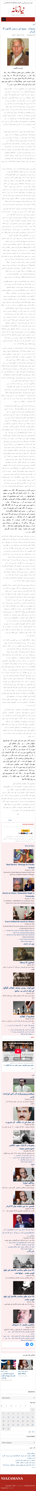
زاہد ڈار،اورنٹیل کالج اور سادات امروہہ (23, 1157)
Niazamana (12, 1478)
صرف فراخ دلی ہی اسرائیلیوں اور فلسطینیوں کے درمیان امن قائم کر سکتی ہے (18, 1232)
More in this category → (27, 941)
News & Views (29, 846)
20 (23, 1421)
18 (13, 1421)
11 (13, 1417)
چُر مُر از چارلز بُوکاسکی (27, 1159)
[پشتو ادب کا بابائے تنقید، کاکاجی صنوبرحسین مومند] (23, 1137)
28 (27, 1425)
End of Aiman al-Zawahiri (27, 939)
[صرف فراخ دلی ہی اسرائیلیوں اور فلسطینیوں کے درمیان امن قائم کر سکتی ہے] (23, 1221)
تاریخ (32, 1164)
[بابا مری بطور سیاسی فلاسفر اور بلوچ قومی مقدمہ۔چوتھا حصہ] (23, 1261)
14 (27, 1417)
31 (8, 1428)
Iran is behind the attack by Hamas (19, 921)
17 (8, 1421)
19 (18, 1421)
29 (32, 1425)
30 (3, 1428)
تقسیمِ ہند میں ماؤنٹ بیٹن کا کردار (20, 1206)
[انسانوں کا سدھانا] (23, 954)
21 (27, 1421)
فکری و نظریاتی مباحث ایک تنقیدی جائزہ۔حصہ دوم (19, 1338)
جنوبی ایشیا (4, 1371)
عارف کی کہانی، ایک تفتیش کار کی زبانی (22, 1029)
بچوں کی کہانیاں (29, 944)
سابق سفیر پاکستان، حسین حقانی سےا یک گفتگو (20, 1065)
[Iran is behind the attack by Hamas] (23, 913)
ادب (33, 1075)
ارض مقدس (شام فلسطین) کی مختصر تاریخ (21, 1242)
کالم (34, 24)
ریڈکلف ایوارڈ (28, 1183)
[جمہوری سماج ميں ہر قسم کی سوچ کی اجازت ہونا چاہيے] (8, 1364)
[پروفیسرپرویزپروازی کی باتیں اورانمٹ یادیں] (23, 1085)
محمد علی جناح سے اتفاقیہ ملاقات (25, 1462)
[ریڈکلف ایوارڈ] (23, 1174)
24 (8, 1425)
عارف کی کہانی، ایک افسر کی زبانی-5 (23, 1032)
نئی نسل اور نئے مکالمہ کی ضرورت (19, 1122)
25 (13, 1425)
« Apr (29, 1432)
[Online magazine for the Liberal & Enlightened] (18, 7)
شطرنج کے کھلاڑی (27, 1016)
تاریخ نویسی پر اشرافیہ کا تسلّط (25, 1244)
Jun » (33, 1432)
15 (32, 1417)
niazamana (11, 1488)
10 (8, 1417)
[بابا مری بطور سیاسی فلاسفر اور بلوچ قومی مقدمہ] (23, 1287)
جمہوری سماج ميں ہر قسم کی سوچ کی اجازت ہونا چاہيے (8, 1375)
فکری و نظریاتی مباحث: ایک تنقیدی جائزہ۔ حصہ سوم (19, 1336)
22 (32, 1421)
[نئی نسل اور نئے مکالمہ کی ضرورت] (23, 1113)
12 (18, 1417)
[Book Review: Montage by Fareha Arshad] (23, 856)
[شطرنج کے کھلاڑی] (23, 1008)
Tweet (10, 820)
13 (23, 1417)
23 (3, 1425)
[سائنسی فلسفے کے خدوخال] (23, 1316)
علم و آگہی (30, 1251)
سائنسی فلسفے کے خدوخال (23, 1325)
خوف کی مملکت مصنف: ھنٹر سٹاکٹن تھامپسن (21, 1247)
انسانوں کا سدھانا (27, 962)
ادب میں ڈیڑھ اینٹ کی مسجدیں (25, 1155)
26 (18, 1425)
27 (23, 1425)
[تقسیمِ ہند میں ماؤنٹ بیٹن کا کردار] (23, 1197)
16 (3, 1421)
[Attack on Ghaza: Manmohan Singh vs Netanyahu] (23, 884)
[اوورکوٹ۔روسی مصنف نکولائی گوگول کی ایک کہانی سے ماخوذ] (23, 979)
